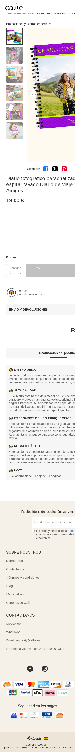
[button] (32, 94)
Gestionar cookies (36, 744)
